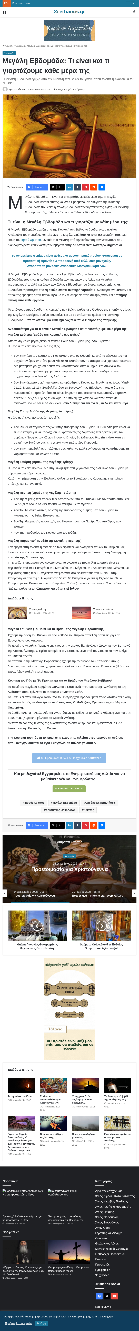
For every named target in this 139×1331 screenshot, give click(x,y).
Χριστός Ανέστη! (37, 609)
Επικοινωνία (103, 1306)
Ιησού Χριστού (31, 240)
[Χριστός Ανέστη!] (17, 613)
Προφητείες (102, 1269)
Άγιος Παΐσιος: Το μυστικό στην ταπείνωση (33, 3)
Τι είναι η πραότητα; (103, 609)
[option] (69, 869)
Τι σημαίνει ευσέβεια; (20, 1096)
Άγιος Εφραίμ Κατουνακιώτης (115, 1196)
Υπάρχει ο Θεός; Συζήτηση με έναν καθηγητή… (82, 1099)
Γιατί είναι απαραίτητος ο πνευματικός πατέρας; (117, 1137)
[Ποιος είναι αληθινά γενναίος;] (85, 1123)
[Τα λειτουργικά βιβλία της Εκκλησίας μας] (117, 1085)
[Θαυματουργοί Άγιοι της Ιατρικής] (53, 1123)
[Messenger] (101, 187)
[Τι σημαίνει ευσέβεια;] (21, 1085)
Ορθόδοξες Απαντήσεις (100, 802)
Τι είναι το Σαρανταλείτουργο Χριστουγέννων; (50, 1099)
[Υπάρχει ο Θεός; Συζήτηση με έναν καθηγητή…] (85, 1085)
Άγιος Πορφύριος (106, 1217)
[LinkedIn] (69, 187)
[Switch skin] (134, 13)
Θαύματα (101, 1238)
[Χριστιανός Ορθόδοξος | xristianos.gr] (69, 12)
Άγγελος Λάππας (17, 89)
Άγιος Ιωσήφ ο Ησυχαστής (113, 1206)
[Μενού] (4, 13)
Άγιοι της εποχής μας (108, 1191)
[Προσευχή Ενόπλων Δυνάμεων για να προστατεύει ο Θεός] (24, 1201)
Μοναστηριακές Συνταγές (111, 1248)
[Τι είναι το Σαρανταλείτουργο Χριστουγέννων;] (53, 1085)
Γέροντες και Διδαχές (108, 1233)
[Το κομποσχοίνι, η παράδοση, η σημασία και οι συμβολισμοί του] (69, 1201)
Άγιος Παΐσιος (104, 1212)
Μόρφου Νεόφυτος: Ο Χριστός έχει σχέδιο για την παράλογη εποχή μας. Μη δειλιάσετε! (23, 1271)
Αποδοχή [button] (41, 1323)
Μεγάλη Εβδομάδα (65, 802)
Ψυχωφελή (19, 46)
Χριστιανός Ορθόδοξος (60, 810)
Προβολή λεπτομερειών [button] (18, 1323)
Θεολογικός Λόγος (106, 1243)
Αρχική (8, 46)
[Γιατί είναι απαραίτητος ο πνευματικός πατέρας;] (117, 1123)
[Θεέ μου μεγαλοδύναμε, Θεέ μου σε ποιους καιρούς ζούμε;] (69, 1252)
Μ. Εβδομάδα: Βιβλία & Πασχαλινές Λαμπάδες (70, 758)
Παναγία (100, 1259)
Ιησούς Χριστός (34, 802)
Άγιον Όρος (102, 1227)
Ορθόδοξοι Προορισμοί (110, 1254)
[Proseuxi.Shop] (69, 30)
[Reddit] (93, 187)
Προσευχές (102, 1264)
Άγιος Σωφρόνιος (107, 1222)
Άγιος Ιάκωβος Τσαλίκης (111, 1201)
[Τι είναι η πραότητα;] (81, 613)
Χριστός (89, 810)
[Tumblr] (77, 187)
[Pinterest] (85, 187)
